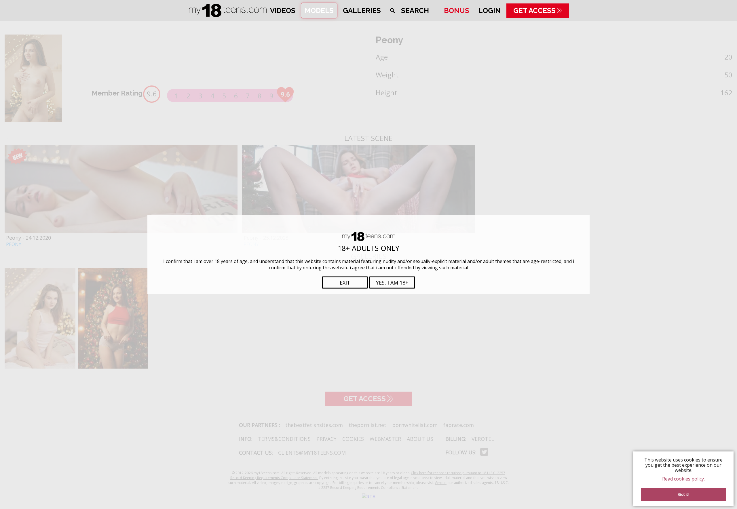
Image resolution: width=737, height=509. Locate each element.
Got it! (683, 494)
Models (319, 10)
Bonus (456, 10)
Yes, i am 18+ (392, 282)
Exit (345, 282)
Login (489, 10)
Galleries (362, 10)
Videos (282, 10)
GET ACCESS (534, 10)
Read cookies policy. (683, 479)
